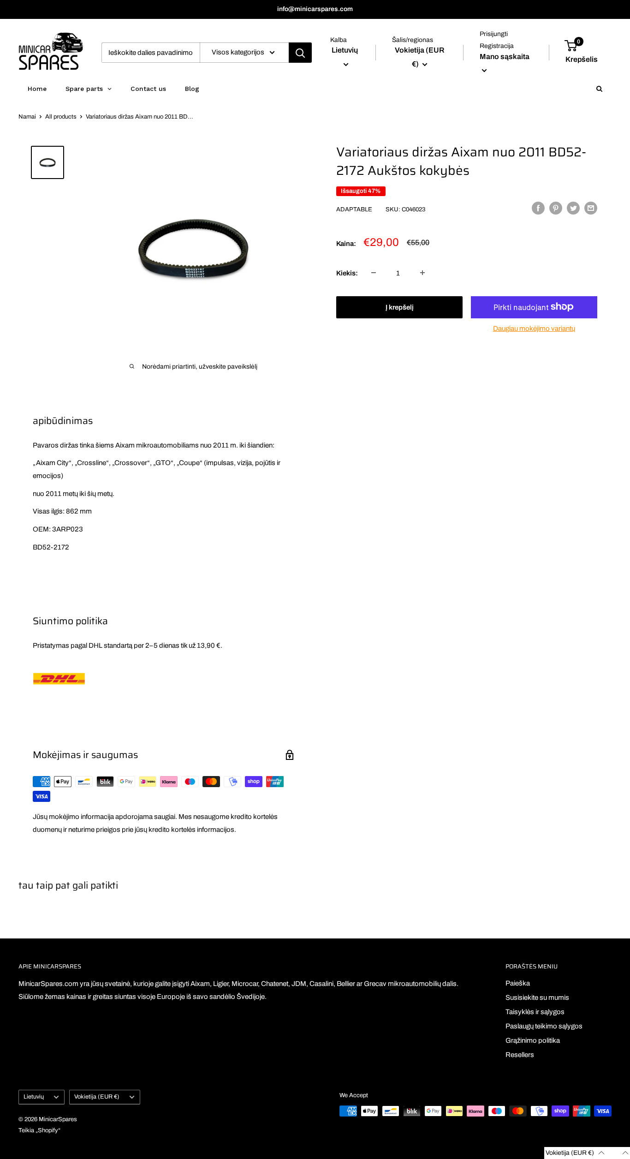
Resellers (519, 1054)
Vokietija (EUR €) (96, 1096)
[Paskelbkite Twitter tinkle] (573, 208)
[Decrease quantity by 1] (373, 272)
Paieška (517, 983)
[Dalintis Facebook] (538, 208)
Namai (27, 117)
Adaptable (354, 209)
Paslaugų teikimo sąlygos (543, 1026)
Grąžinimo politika (532, 1040)
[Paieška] (300, 52)
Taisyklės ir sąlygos (535, 1012)
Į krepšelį (400, 307)
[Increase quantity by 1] (422, 272)
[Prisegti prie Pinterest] (555, 208)
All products (61, 117)
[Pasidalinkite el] (590, 208)
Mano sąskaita (504, 56)
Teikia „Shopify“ (39, 1130)
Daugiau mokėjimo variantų (534, 328)
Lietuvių (34, 1096)
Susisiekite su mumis (537, 997)
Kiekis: (347, 272)
